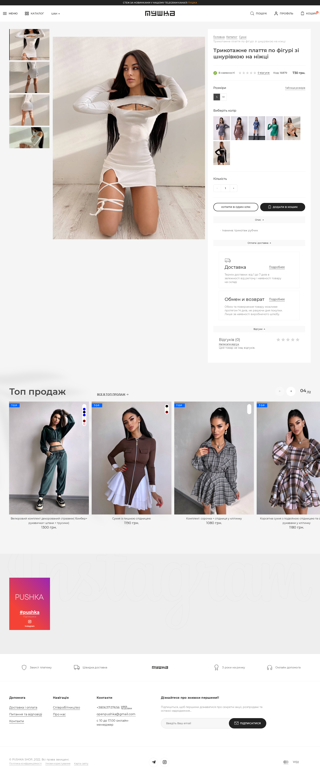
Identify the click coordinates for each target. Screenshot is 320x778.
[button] (291, 391)
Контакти (16, 721)
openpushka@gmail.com (116, 714)
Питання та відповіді (25, 714)
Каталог (231, 37)
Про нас (59, 714)
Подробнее (277, 267)
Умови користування (57, 763)
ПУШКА (192, 2)
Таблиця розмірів (295, 87)
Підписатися (250, 723)
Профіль (286, 13)
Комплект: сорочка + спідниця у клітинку (214, 518)
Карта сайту (81, 763)
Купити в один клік (235, 206)
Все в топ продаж (111, 394)
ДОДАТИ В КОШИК (285, 206)
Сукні (242, 37)
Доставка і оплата (23, 707)
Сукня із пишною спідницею (131, 518)
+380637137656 (108, 707)
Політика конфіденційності (25, 763)
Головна (219, 37)
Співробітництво (66, 707)
